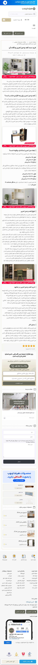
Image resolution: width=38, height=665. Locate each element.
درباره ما (35, 585)
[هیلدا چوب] (28, 8)
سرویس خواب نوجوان (6, 585)
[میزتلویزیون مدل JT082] (30, 533)
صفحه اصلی (34, 573)
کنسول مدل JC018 (22, 512)
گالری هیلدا (34, 578)
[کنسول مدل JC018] (30, 514)
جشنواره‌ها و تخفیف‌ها (32, 580)
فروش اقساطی (20, 580)
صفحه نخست (32, 42)
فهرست (33, 28)
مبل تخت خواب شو (7, 578)
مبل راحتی (9, 573)
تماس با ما (34, 588)
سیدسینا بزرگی (25, 53)
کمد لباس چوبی (8, 588)
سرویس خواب (21, 576)
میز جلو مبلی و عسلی (7, 590)
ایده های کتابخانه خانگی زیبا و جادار (25, 413)
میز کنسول (21, 492)
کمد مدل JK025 (22, 541)
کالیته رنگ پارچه (20, 588)
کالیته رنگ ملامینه (20, 583)
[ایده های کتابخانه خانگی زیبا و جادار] (19, 402)
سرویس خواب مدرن (7, 583)
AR (25, 20)
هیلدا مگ (35, 576)
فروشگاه (22, 573)
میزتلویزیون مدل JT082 (20, 531)
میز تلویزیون (20, 485)
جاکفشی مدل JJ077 (21, 522)
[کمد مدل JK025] (30, 542)
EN (28, 20)
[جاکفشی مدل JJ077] (30, 523)
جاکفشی (21, 499)
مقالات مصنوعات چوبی (20, 42)
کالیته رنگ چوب (20, 585)
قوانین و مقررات (33, 583)
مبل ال (10, 576)
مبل (23, 578)
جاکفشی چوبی (8, 595)
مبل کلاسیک (9, 580)
